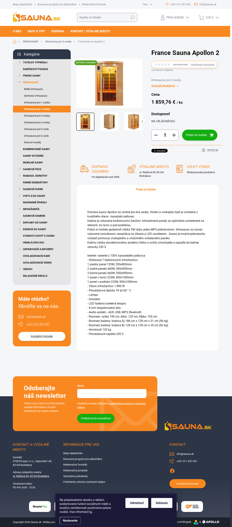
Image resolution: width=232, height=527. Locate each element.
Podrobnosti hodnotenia (202, 64)
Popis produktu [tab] (146, 189)
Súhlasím (162, 503)
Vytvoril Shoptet (182, 521)
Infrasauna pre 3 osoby (37, 115)
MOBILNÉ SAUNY (33, 162)
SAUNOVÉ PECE (32, 169)
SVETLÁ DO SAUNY (34, 195)
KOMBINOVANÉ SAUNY (36, 149)
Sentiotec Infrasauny (35, 95)
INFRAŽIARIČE (31, 209)
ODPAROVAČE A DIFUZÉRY (38, 249)
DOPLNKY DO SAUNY (35, 222)
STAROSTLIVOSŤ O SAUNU (39, 235)
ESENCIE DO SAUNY (34, 229)
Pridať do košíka (196, 135)
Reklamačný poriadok (75, 470)
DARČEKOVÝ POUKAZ (35, 69)
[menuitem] (18, 31)
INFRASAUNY (31, 82)
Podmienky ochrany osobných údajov (84, 481)
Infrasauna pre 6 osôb (36, 135)
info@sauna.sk (36, 316)
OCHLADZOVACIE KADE (36, 255)
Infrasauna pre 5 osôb (36, 129)
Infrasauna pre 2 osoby (37, 109)
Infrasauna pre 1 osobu (37, 102)
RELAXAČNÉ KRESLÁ (35, 275)
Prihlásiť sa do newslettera (96, 418)
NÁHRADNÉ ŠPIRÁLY (35, 202)
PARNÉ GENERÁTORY (35, 182)
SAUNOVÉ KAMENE (34, 215)
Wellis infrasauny (33, 89)
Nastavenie (70, 520)
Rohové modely (32, 142)
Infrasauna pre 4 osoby (37, 122)
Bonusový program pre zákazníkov (57, 4)
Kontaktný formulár (42, 336)
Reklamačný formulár (94, 4)
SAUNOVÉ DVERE (33, 189)
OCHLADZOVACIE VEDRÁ (37, 262)
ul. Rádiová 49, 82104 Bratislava (31, 476)
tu (91, 512)
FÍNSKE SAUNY (32, 75)
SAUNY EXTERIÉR (33, 155)
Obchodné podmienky (75, 476)
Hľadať (133, 17)
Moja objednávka (22, 4)
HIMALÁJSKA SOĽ (33, 242)
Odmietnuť (137, 503)
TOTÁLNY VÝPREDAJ (35, 62)
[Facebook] (172, 470)
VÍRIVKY (28, 269)
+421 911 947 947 (38, 324)
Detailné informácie (163, 86)
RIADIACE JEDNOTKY (35, 175)
